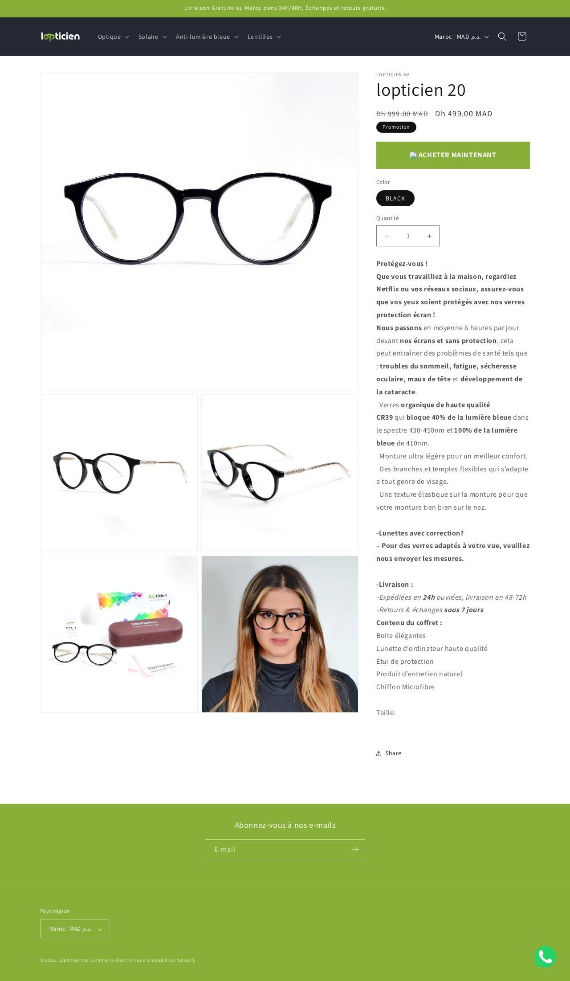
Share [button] (393, 753)
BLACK (395, 199)
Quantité (387, 218)
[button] (113, 36)
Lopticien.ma (73, 960)
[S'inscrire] (355, 849)
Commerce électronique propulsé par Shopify (142, 960)
